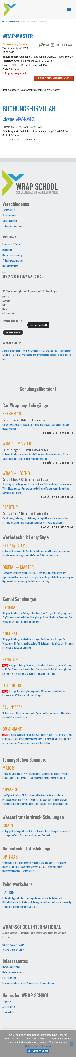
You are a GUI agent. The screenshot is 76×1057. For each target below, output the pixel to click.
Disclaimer (7, 250)
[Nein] (71, 1044)
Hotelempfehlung (10, 266)
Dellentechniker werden (13, 972)
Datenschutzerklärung (12, 255)
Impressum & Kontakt (11, 244)
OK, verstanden (38, 1051)
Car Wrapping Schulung (27, 354)
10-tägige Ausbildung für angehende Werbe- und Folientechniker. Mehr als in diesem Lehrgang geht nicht (36, 712)
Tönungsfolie (8, 1012)
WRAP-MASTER (25, 119)
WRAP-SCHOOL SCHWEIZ (13, 945)
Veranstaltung (18, 22)
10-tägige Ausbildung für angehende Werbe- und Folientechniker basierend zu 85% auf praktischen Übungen (34, 690)
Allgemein (6, 1001)
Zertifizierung (8, 210)
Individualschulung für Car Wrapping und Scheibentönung (28, 983)
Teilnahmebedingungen (12, 260)
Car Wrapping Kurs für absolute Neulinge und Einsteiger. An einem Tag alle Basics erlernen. (38, 423)
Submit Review (13, 332)
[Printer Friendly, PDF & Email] (56, 45)
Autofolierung (8, 1006)
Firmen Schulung (43, 354)
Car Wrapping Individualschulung (55, 350)
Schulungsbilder (9, 220)
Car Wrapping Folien (35, 350)
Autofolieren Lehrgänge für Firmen (14, 350)
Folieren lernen (9, 977)
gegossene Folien (56, 354)
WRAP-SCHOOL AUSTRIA (13, 949)
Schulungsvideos (10, 215)
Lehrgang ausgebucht (53, 78)
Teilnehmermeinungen (12, 226)
